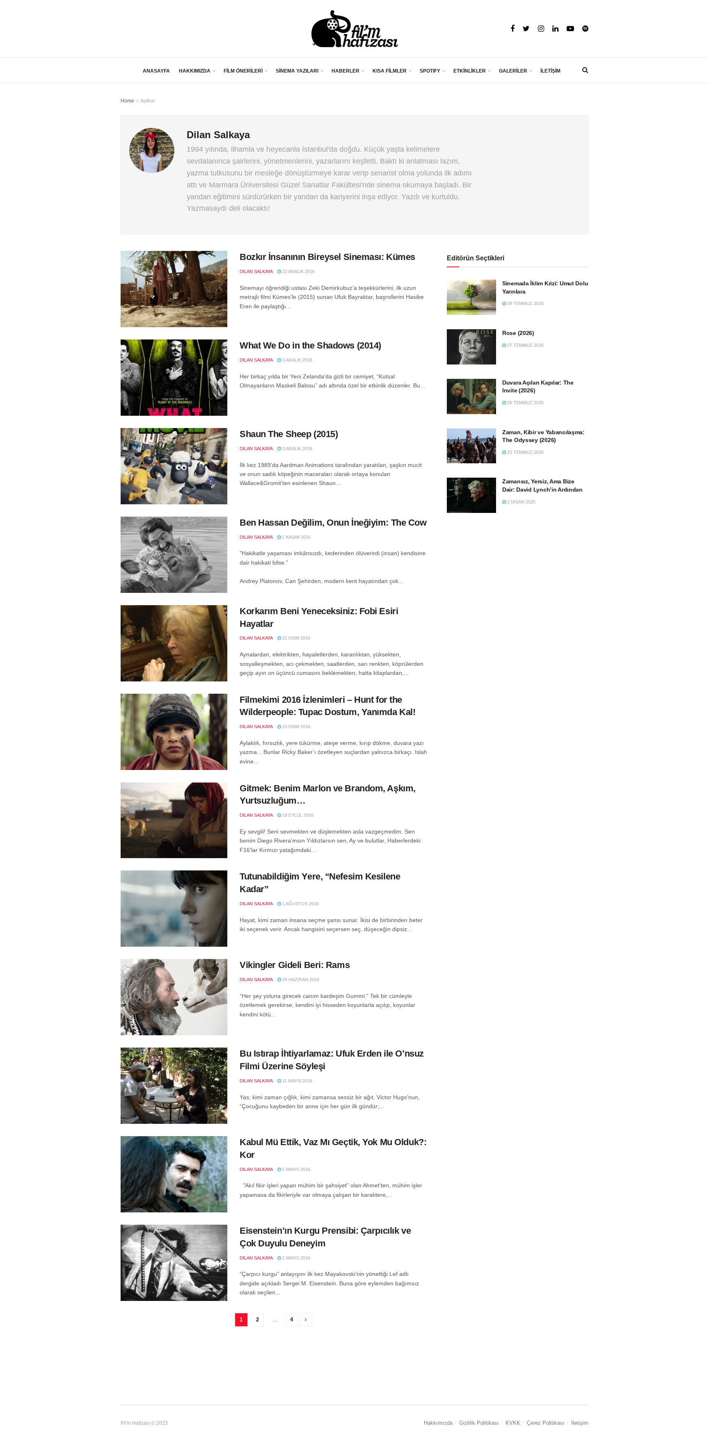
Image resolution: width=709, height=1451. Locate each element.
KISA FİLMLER (390, 71)
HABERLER (345, 71)
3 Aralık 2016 (296, 360)
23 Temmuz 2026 (525, 452)
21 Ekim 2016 (295, 638)
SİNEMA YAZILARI (297, 71)
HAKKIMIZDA (194, 71)
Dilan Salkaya (256, 271)
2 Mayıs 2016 (295, 1257)
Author (147, 101)
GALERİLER (513, 71)
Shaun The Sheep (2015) (289, 434)
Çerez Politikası (546, 1423)
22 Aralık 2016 (298, 271)
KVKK (512, 1423)
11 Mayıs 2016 (296, 1080)
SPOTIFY (430, 71)
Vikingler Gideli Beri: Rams (295, 965)
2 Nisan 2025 (520, 501)
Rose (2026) (518, 333)
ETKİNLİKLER (469, 71)
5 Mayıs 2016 (295, 1169)
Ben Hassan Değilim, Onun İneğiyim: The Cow (333, 522)
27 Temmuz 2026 (525, 345)
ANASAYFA (156, 71)
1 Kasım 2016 (296, 537)
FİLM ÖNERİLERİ (243, 71)
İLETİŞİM (550, 71)
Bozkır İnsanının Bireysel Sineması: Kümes (327, 257)
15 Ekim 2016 (295, 726)
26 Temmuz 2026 (525, 402)
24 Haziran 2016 (300, 979)
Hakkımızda (438, 1423)
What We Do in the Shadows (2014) (310, 345)
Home (127, 101)
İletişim (579, 1423)
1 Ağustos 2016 (300, 903)
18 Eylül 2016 (297, 815)
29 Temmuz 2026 (525, 303)
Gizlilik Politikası (479, 1423)
